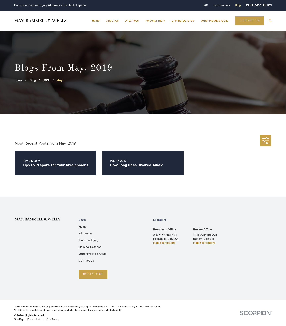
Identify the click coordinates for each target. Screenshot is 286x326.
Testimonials (221, 5)
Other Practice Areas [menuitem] (214, 20)
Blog (238, 5)
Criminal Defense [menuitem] (183, 20)
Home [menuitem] (96, 20)
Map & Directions (164, 242)
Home (83, 226)
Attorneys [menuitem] (132, 20)
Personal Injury (88, 240)
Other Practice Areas (92, 253)
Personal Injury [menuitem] (155, 20)
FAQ (205, 5)
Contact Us (249, 20)
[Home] (40, 21)
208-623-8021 (259, 5)
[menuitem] (19, 319)
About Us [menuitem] (112, 20)
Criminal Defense (90, 247)
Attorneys (85, 233)
